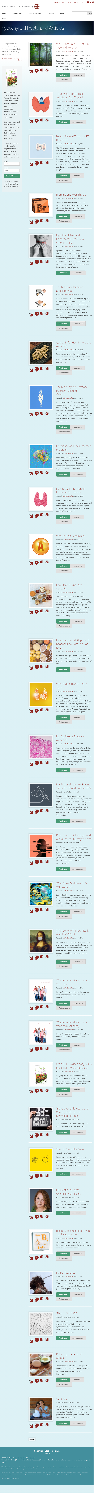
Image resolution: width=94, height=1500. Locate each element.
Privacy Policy (20, 1460)
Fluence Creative (14, 1478)
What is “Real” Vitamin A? (70, 536)
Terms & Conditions (8, 1460)
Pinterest (31, 72)
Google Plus (47, 70)
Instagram (92, 2)
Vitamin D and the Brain (70, 1149)
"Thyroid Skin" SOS (66, 1313)
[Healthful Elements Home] (20, 5)
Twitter (90, 2)
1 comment (76, 176)
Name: (6, 168)
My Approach (17, 13)
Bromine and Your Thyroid (71, 194)
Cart (83, 2)
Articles (47, 1454)
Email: (6, 161)
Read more (64, 75)
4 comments (77, 216)
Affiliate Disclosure (32, 1460)
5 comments (77, 1045)
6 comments (77, 75)
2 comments (77, 368)
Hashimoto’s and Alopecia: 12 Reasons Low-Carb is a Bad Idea (73, 644)
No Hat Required (65, 1272)
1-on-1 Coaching (35, 13)
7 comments (77, 566)
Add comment (64, 80)
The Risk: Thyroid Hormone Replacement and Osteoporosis (72, 391)
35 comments (77, 1003)
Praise (69, 2)
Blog (62, 13)
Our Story (61, 1398)
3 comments (77, 427)
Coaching (38, 1451)
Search (89, 13)
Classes (51, 13)
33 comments (77, 962)
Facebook (87, 2)
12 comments (77, 324)
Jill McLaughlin (68, 51)
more (20, 61)
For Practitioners (58, 2)
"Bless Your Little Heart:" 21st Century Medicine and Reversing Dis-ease (72, 1112)
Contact (76, 2)
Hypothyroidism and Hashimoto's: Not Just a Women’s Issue (70, 239)
